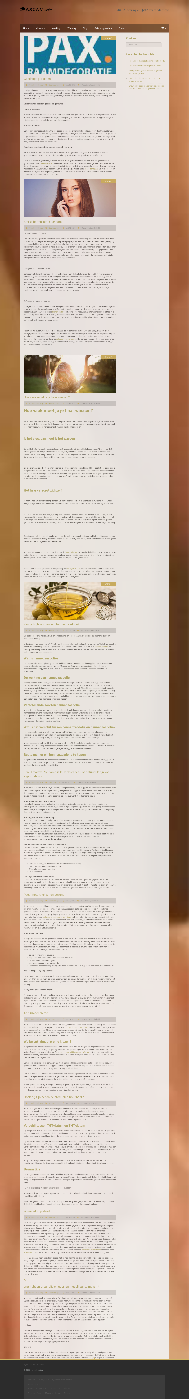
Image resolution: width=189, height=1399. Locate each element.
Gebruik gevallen (103, 28)
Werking (56, 28)
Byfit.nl (26, 1279)
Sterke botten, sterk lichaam (43, 222)
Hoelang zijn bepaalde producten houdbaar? (54, 1097)
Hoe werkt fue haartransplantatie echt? (145, 65)
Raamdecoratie (45, 163)
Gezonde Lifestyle (35, 1393)
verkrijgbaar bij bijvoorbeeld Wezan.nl (75, 1052)
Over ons (40, 28)
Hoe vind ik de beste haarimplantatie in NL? (147, 61)
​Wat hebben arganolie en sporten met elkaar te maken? (61, 1286)
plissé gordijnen (91, 169)
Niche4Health (57, 312)
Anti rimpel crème (36, 1013)
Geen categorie (54, 85)
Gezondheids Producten (60, 1388)
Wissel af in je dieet (37, 1211)
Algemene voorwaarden (62, 1379)
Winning (72, 28)
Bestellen (31, 1379)
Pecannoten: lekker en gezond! (44, 895)
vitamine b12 (29, 1252)
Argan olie (52, 782)
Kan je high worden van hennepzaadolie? (51, 624)
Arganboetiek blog (36, 85)
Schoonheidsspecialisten (38, 1388)
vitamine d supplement (91, 1249)
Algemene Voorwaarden (34, 1364)
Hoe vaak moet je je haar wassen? (47, 397)
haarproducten (71, 552)
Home (26, 28)
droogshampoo (73, 568)
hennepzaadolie (101, 646)
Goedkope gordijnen (37, 79)
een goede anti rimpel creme (77, 1027)
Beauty (58, 1393)
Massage (49, 1393)
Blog (85, 28)
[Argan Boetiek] (36, 9)
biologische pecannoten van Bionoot (58, 917)
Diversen (67, 1393)
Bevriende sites (34, 1384)
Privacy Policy (43, 1379)
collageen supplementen (66, 339)
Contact (122, 28)
